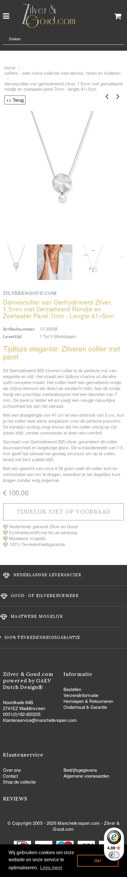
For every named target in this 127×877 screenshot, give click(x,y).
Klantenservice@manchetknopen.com (40, 720)
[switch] (114, 855)
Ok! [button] (97, 860)
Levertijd (12, 336)
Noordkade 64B (18, 702)
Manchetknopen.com (79, 823)
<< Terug (15, 100)
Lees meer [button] (51, 867)
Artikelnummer (19, 329)
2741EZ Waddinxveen (24, 708)
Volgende (117, 97)
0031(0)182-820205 (21, 714)
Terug (107, 97)
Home (9, 67)
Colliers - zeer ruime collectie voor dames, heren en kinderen (62, 73)
